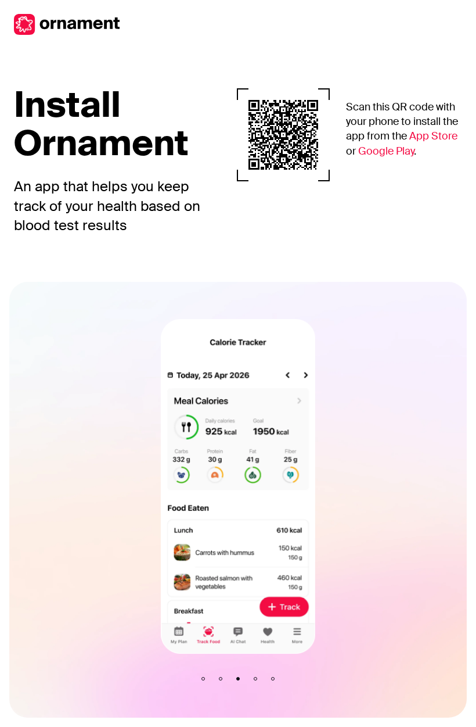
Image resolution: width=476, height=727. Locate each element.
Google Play (386, 151)
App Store (433, 136)
